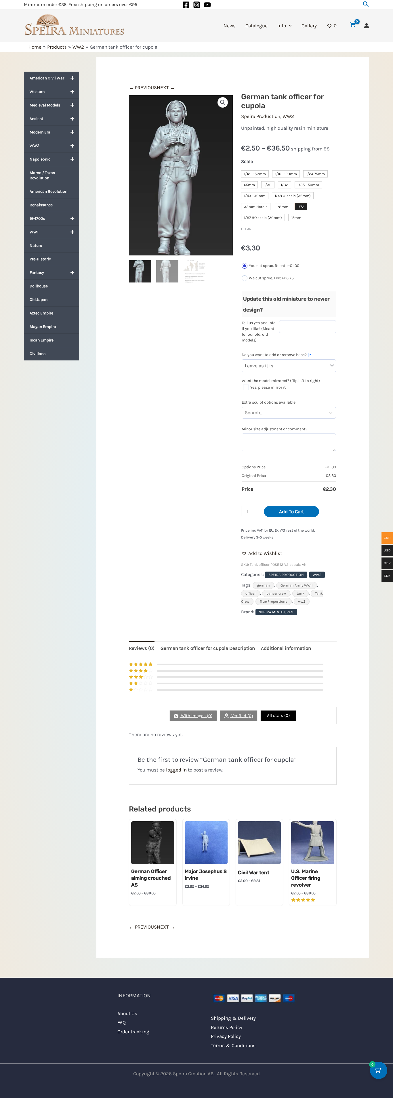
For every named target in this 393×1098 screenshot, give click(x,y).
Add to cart (291, 511)
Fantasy (37, 272)
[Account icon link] (366, 25)
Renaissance (41, 205)
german (263, 585)
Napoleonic (40, 159)
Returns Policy (226, 1027)
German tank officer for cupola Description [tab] (208, 648)
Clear (246, 229)
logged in (176, 770)
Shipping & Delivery (233, 1018)
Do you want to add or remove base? (276, 354)
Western (37, 91)
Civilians (37, 353)
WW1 (34, 232)
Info (281, 25)
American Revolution (48, 191)
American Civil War (47, 78)
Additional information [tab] (286, 648)
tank (300, 593)
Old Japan (38, 299)
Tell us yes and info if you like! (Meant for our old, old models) (259, 331)
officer (250, 593)
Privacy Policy (226, 1036)
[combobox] (263, 413)
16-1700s (37, 218)
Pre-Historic (40, 259)
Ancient (36, 118)
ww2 (301, 601)
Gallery (309, 25)
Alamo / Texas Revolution (42, 175)
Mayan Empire (43, 326)
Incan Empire (42, 340)
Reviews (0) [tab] (141, 648)
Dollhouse (39, 286)
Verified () (241, 715)
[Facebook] (186, 4)
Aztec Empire (41, 313)
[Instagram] (196, 4)
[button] (366, 4)
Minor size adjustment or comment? (274, 429)
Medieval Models (45, 105)
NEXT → (166, 87)
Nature (36, 245)
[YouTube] (207, 4)
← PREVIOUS (143, 87)
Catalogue (256, 25)
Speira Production (260, 116)
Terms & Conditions (233, 1045)
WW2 (34, 145)
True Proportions (273, 601)
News (230, 25)
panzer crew (276, 593)
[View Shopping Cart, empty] (352, 25)
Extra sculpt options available (268, 402)
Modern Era (40, 132)
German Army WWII (297, 585)
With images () (196, 715)
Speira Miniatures (276, 612)
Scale (247, 161)
